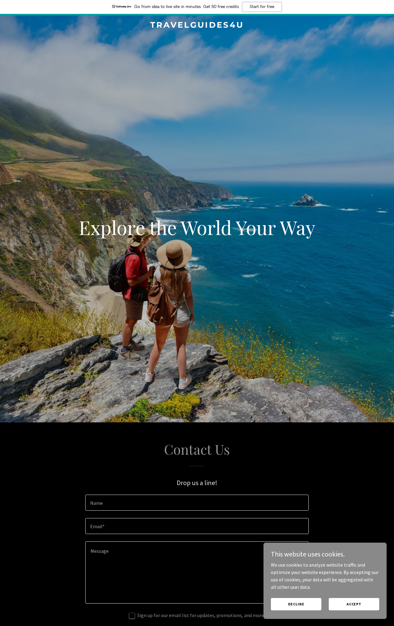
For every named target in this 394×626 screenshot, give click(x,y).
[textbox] (196, 503)
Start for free (262, 7)
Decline (296, 604)
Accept (354, 604)
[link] (197, 26)
